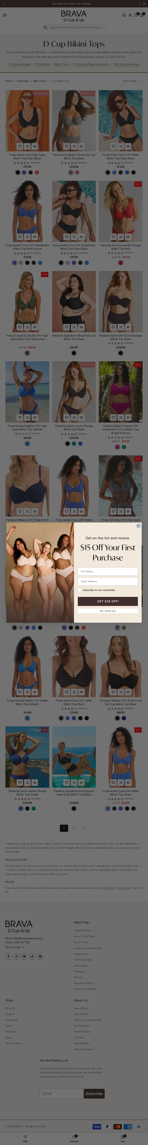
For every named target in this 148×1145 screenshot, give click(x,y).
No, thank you (108, 610)
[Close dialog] (138, 526)
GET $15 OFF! (108, 601)
